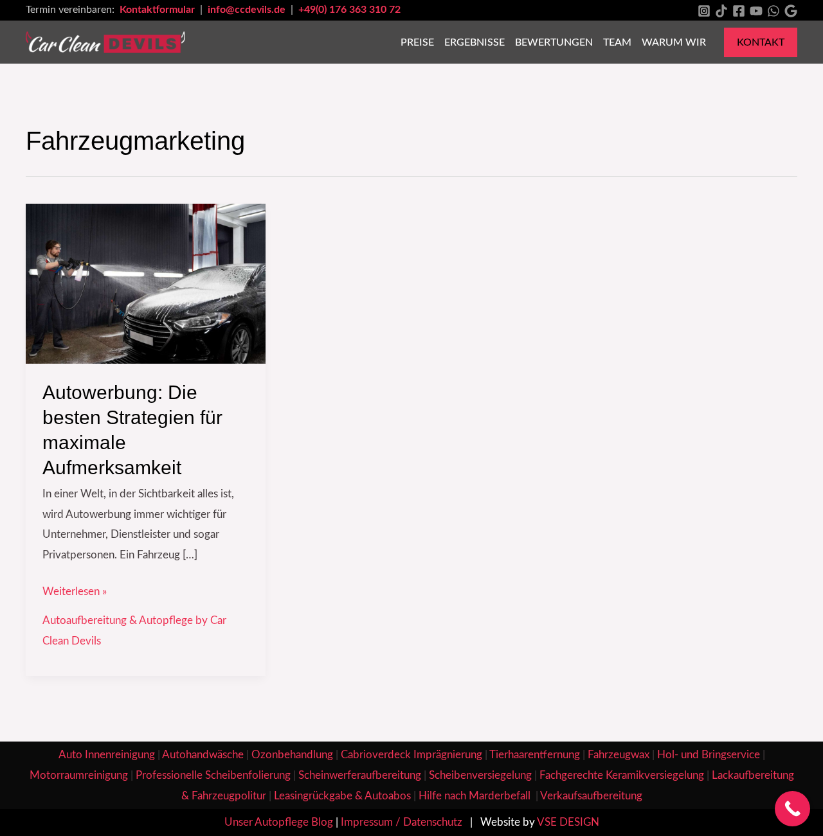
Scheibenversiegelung (480, 775)
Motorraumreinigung (79, 775)
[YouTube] (756, 10)
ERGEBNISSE (474, 42)
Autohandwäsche (203, 754)
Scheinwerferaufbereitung (359, 775)
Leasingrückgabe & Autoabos (342, 795)
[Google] (790, 10)
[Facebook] (738, 10)
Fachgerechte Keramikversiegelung (621, 775)
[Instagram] (704, 10)
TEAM (617, 42)
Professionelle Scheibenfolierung (213, 775)
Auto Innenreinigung (107, 754)
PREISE (417, 42)
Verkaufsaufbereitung (591, 795)
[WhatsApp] (773, 10)
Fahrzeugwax (618, 754)
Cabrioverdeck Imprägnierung (411, 754)
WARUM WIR (674, 42)
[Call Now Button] (792, 808)
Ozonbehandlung (292, 754)
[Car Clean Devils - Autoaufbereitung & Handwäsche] (105, 41)
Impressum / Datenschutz (401, 822)
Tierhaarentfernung (534, 754)
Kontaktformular (158, 9)
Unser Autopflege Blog (278, 822)
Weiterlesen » (74, 589)
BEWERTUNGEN (554, 42)
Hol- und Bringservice (708, 754)
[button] (760, 42)
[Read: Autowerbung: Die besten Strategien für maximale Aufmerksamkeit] (146, 283)
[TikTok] (721, 10)
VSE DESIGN (568, 822)
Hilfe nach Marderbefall (476, 795)
